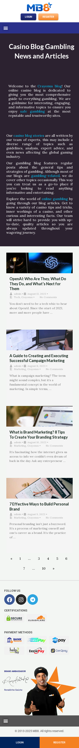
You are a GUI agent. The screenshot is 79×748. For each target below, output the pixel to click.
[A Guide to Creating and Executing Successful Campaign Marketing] (39, 344)
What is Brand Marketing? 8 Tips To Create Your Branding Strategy (38, 434)
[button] (5, 27)
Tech (17, 297)
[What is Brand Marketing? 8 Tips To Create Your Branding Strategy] (39, 420)
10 (44, 568)
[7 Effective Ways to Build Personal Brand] (39, 492)
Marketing (20, 369)
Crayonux (27, 297)
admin (17, 293)
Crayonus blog (49, 86)
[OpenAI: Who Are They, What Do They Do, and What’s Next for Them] (39, 267)
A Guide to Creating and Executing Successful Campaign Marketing (38, 358)
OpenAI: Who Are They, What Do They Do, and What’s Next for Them (37, 283)
